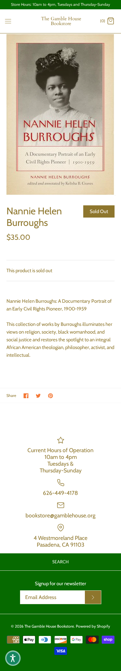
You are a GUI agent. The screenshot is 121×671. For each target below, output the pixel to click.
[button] (13, 658)
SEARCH (60, 561)
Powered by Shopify (93, 626)
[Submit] (93, 597)
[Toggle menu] (8, 21)
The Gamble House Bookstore (49, 626)
